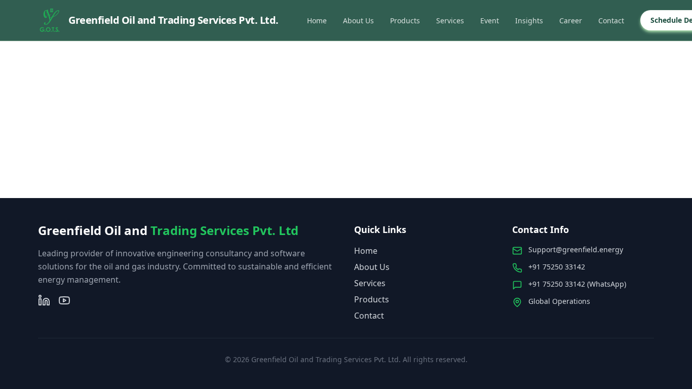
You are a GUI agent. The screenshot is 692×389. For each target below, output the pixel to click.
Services (450, 20)
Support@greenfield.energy (575, 249)
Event (489, 20)
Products (405, 20)
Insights (529, 20)
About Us (358, 20)
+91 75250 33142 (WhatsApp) (577, 284)
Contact (611, 20)
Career (570, 20)
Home (317, 20)
